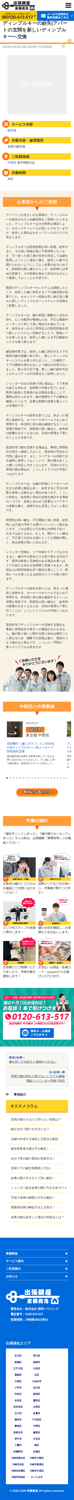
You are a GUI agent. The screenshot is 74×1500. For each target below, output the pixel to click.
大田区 (36, 1368)
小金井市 (36, 1381)
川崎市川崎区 (37, 1458)
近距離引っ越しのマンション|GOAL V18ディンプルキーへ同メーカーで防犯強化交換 (30, 747)
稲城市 (36, 1362)
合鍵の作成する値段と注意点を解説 (34, 1139)
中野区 (11, 162)
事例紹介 (20, 1094)
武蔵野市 (18, 1451)
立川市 (18, 1413)
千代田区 (36, 1419)
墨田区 (36, 1400)
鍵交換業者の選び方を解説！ (30, 1148)
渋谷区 (18, 1394)
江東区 (18, 1381)
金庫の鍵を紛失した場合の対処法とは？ (37, 1217)
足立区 (18, 1355)
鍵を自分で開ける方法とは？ (30, 1129)
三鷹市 (18, 1445)
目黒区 (36, 1451)
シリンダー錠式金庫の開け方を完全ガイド (39, 1187)
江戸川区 (18, 1368)
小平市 (18, 1387)
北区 (36, 1374)
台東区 (36, 1406)
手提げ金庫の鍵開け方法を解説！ (33, 1197)
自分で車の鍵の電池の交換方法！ (33, 1158)
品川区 (36, 1387)
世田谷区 (18, 1406)
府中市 (18, 1438)
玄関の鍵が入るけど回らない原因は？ (36, 1119)
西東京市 (18, 1432)
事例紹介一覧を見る (37, 792)
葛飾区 (18, 1374)
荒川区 (36, 1355)
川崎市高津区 (37, 1464)
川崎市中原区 (37, 1470)
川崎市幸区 (18, 1464)
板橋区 (18, 1362)
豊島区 (18, 1426)
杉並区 (18, 1400)
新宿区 (36, 1394)
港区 (36, 1445)
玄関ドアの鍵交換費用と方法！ (31, 1168)
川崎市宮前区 (18, 1477)
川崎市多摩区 (18, 1470)
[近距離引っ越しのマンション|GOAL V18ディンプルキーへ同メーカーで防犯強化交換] (15, 734)
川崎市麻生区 (18, 1458)
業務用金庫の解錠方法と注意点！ (33, 1207)
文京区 (36, 1438)
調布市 (18, 1419)
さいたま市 (37, 1477)
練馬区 (36, 1432)
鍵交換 (11, 130)
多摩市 (36, 1413)
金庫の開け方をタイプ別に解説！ (33, 1178)
